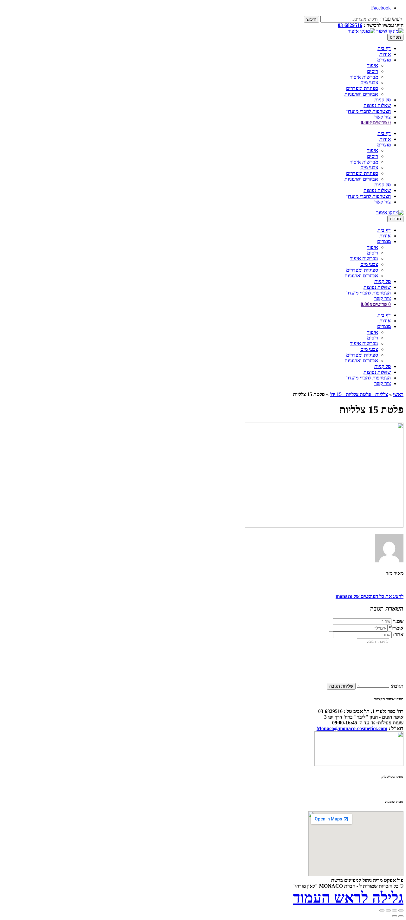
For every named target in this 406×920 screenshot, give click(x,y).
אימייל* (396, 628)
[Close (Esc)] (400, 910)
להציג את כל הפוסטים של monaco (369, 596)
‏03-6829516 (350, 25)
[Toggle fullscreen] (388, 910)
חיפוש (311, 19)
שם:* (398, 621)
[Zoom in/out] (381, 910)
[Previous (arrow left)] (400, 916)
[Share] (394, 910)
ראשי (398, 394)
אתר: (398, 634)
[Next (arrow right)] (394, 916)
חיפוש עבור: (391, 19)
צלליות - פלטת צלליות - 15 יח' (359, 394)
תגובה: (396, 686)
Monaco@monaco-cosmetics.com (352, 728)
